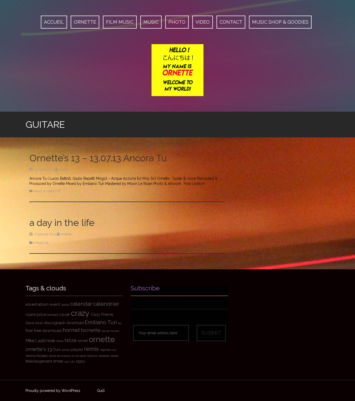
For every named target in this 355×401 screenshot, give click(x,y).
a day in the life (62, 222)
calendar (81, 304)
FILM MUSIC (120, 22)
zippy (80, 361)
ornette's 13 (52, 191)
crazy (80, 313)
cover (64, 314)
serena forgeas (36, 356)
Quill (101, 391)
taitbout (92, 355)
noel (51, 340)
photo (66, 349)
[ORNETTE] (177, 70)
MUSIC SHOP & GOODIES (280, 22)
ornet (83, 340)
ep (119, 323)
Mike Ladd (35, 340)
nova (59, 341)
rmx (113, 349)
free (29, 330)
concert (52, 315)
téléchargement (38, 361)
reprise (105, 350)
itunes (115, 330)
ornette (63, 169)
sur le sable (78, 355)
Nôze (70, 340)
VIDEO (202, 22)
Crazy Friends (102, 314)
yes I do (69, 361)
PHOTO (177, 22)
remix (91, 349)
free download (48, 330)
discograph (54, 322)
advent (31, 304)
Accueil (54, 22)
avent (55, 304)
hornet (71, 330)
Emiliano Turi (101, 322)
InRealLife (41, 243)
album (43, 304)
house (106, 330)
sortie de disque (59, 355)
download (75, 323)
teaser (114, 355)
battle (65, 304)
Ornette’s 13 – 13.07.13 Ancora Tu (98, 157)
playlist (77, 349)
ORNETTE (85, 22)
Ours (57, 349)
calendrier (106, 303)
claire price (35, 314)
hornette (91, 330)
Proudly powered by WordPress (52, 391)
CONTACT (231, 22)
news (37, 191)
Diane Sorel (34, 323)
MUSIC (151, 22)
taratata (104, 355)
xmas (58, 361)
